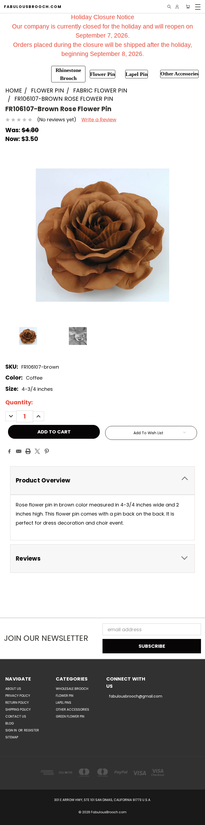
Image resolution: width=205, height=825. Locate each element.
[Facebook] (9, 451)
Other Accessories (72, 709)
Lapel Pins (63, 702)
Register (31, 730)
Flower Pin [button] (102, 74)
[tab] (102, 480)
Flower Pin (64, 695)
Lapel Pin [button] (136, 74)
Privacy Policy (17, 695)
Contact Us (15, 716)
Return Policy (17, 702)
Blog (9, 723)
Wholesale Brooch (72, 688)
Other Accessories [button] (179, 74)
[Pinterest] (46, 451)
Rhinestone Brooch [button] (68, 74)
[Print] (28, 451)
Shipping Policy (18, 709)
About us (13, 688)
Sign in (11, 730)
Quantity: (19, 402)
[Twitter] (37, 451)
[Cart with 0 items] (188, 6)
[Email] (18, 451)
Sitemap (11, 737)
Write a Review (98, 119)
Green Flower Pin (70, 716)
